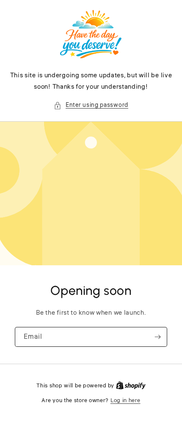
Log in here (125, 400)
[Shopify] (131, 385)
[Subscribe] (157, 337)
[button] (91, 105)
